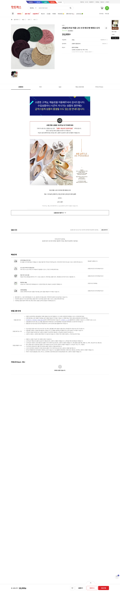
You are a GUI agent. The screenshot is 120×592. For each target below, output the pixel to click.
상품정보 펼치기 (59, 213)
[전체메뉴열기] (13, 13)
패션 (23, 19)
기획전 (113, 34)
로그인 (86, 2)
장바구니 (92, 588)
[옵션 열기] (91, 582)
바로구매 (103, 588)
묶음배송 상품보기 (88, 51)
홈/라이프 (16, 19)
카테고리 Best (99, 87)
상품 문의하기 (104, 230)
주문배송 (97, 2)
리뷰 (40, 87)
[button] (106, 28)
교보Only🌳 (79, 14)
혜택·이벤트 (114, 31)
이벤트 (54, 14)
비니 (35, 19)
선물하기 (80, 588)
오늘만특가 (36, 14)
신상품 (48, 14)
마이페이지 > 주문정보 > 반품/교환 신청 (35, 320)
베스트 (43, 14)
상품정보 (20, 87)
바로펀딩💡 (61, 14)
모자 (29, 19)
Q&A (60, 87)
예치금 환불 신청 (115, 38)
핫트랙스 (32, 8)
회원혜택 (91, 2)
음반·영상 (27, 14)
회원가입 (82, 2)
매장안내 (102, 2)
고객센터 (107, 2)
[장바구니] (101, 8)
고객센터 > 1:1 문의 (65, 320)
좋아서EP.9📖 (70, 14)
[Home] (11, 19)
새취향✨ (19, 14)
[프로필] (107, 8)
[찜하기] (72, 588)
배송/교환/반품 (80, 87)
